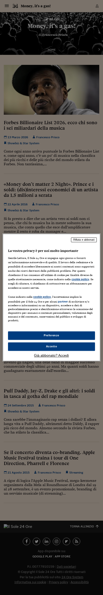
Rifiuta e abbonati (83, 239)
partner (63, 301)
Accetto (51, 346)
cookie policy (80, 279)
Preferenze (51, 335)
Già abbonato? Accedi (51, 356)
